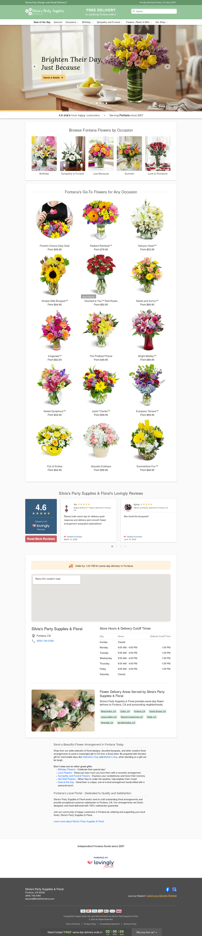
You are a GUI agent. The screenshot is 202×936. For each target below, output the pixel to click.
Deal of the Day (42, 22)
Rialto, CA (151, 716)
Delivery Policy (130, 924)
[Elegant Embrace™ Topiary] (68, 508)
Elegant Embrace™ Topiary (84, 507)
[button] (112, 546)
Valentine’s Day (91, 756)
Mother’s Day (110, 756)
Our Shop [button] (160, 22)
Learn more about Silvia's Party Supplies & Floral (79, 821)
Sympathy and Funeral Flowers (74, 775)
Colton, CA (125, 711)
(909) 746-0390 (45, 640)
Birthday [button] (86, 22)
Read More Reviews (41, 539)
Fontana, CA (139, 711)
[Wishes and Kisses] (128, 507)
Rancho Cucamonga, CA (132, 716)
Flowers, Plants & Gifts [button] (138, 22)
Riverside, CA (107, 722)
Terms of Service (73, 924)
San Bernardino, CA (126, 722)
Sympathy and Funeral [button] (109, 22)
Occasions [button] (71, 22)
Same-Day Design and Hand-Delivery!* (46, 2)
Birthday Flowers (66, 769)
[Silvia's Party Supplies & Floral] (48, 12)
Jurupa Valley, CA (108, 716)
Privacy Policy (90, 924)
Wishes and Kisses (141, 507)
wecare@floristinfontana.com (39, 898)
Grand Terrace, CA (157, 711)
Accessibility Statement (110, 924)
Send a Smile (51, 77)
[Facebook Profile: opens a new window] (167, 889)
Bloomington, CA (108, 711)
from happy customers (79, 115)
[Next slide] (167, 66)
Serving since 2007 (126, 115)
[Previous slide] (35, 66)
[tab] (100, 103)
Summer (58, 22)
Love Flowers (65, 772)
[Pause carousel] (97, 103)
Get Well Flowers (67, 778)
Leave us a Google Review (161, 895)
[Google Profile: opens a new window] (174, 889)
